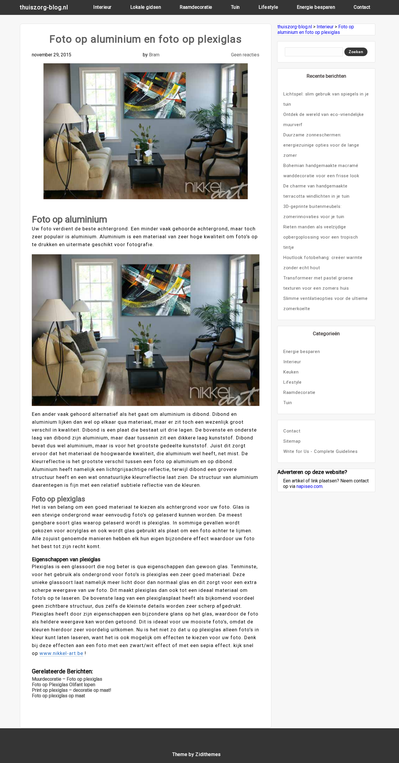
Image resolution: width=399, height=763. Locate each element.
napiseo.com (309, 486)
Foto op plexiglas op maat (58, 695)
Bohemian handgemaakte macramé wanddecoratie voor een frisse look (321, 170)
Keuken (291, 372)
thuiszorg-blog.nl (44, 7)
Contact (362, 7)
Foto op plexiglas (58, 499)
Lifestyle (268, 7)
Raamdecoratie (196, 7)
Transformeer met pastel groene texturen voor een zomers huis (318, 283)
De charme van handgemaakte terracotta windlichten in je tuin (316, 191)
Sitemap (292, 441)
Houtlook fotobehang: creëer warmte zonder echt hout (322, 262)
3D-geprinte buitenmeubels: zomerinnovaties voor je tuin (313, 211)
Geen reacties (245, 55)
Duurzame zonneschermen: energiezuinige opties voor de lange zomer (321, 145)
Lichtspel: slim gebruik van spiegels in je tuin (326, 99)
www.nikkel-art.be (61, 653)
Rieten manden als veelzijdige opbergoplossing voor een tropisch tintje (320, 237)
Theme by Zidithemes (196, 754)
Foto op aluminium (69, 219)
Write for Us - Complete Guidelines (320, 451)
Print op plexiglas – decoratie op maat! (71, 690)
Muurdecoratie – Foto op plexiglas (67, 679)
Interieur (102, 7)
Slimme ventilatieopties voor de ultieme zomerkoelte (325, 303)
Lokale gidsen (145, 7)
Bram (154, 55)
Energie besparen (316, 7)
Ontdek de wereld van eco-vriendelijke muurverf (323, 119)
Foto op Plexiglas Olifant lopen (63, 684)
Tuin (235, 7)
